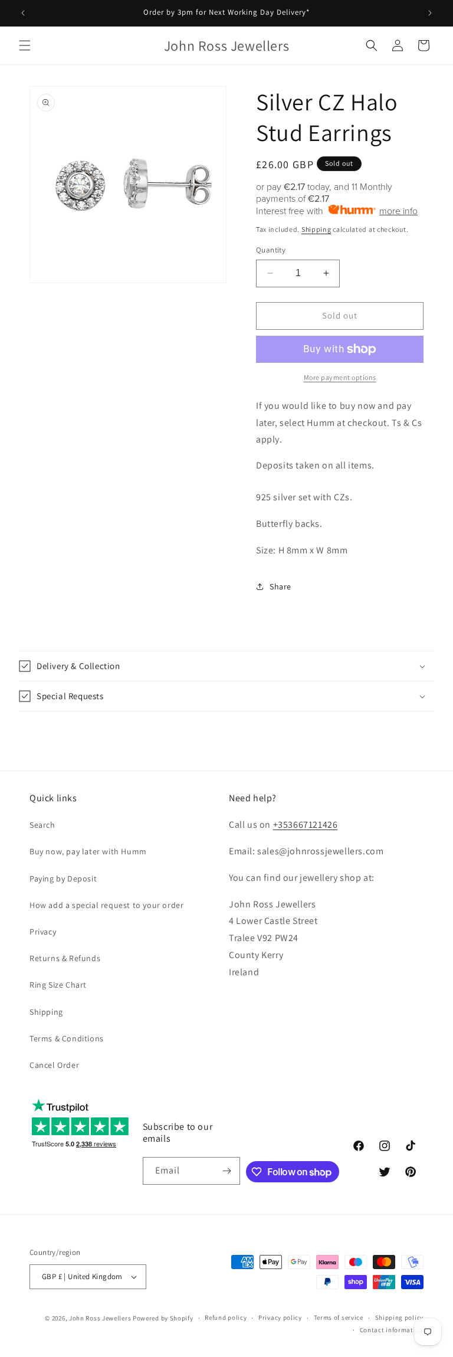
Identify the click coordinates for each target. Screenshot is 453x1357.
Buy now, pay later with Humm (88, 851)
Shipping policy (399, 1317)
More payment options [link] (340, 377)
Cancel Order (54, 1065)
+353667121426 (305, 824)
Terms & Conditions (66, 1038)
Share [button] (280, 586)
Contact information (392, 1330)
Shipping (316, 229)
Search (42, 825)
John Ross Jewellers (100, 1318)
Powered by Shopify (163, 1318)
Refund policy (226, 1317)
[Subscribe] (226, 1171)
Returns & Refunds (64, 958)
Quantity (270, 250)
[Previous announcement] (23, 13)
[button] (25, 45)
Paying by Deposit (63, 878)
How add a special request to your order (106, 905)
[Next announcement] (430, 13)
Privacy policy (280, 1317)
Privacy (42, 931)
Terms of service (338, 1317)
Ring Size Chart (58, 984)
